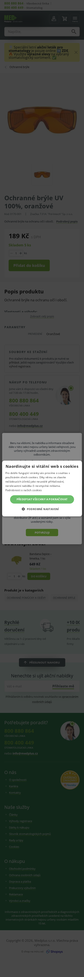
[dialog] (42, 488)
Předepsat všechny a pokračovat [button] (42, 499)
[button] (42, 509)
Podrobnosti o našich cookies (23, 490)
